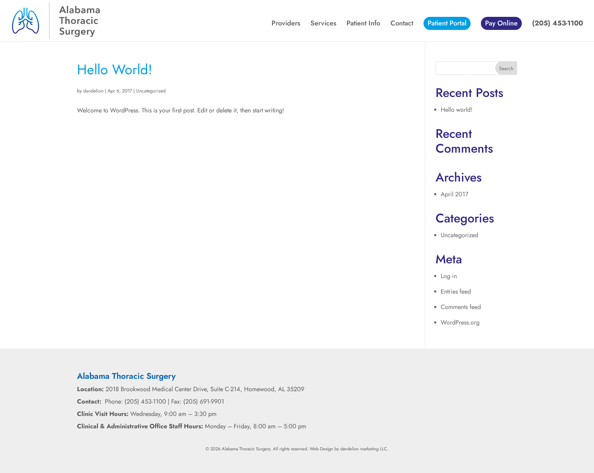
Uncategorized (151, 90)
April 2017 (454, 194)
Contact (401, 24)
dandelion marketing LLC (363, 449)
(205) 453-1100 (557, 24)
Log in (449, 276)
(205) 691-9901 (203, 401)
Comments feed (461, 306)
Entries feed (456, 291)
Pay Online (501, 23)
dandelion (93, 90)
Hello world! (114, 69)
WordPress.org (460, 322)
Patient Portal (447, 23)
